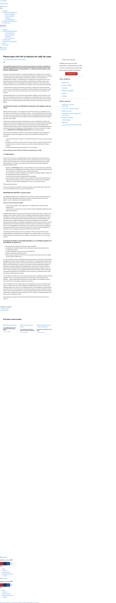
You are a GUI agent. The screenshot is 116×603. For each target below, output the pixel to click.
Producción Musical (10, 16)
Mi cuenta (5, 570)
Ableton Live (8, 17)
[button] (58, 8)
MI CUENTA (3, 25)
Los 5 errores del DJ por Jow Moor (44, 330)
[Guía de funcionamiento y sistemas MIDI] (65, 122)
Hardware (64, 88)
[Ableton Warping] (67, 117)
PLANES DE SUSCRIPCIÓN (10, 21)
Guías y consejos (22, 59)
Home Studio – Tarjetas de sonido (70, 108)
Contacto (5, 575)
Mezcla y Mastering (10, 14)
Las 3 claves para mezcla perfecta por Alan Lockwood (27, 330)
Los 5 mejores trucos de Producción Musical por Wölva (9, 328)
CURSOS (5, 10)
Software (64, 96)
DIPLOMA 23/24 (6, 23)
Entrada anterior (4, 308)
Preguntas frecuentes (8, 574)
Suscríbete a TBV (71, 73)
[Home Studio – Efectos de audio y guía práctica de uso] (67, 111)
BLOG (4, 43)
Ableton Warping (66, 120)
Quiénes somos (6, 572)
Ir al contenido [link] (3, 0)
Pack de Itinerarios (9, 19)
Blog (4, 569)
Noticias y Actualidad (67, 90)
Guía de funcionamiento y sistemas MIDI (71, 124)
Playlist (64, 93)
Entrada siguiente (5, 310)
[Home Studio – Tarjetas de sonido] (69, 106)
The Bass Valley (4, 3)
